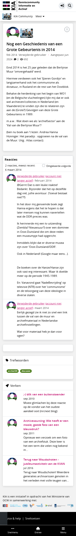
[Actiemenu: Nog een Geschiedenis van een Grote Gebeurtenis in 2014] (67, 29)
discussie (26, 371)
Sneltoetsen (32, 518)
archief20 (12, 371)
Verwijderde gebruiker (31, 176)
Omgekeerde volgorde (58, 166)
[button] (62, 5)
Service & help (12, 518)
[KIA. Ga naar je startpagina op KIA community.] (21, 5)
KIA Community (23, 16)
